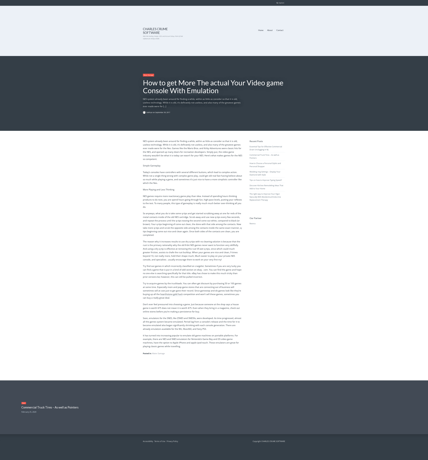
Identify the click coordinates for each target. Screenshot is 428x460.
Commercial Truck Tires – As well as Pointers (49, 407)
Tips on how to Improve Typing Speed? (266, 180)
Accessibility (148, 441)
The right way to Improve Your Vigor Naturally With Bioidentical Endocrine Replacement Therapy (265, 197)
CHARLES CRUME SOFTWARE (155, 31)
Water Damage (148, 75)
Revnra (252, 223)
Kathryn (150, 112)
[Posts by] (145, 112)
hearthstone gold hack (171, 294)
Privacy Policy (172, 441)
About (270, 30)
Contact (279, 30)
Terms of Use (159, 441)
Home (260, 30)
